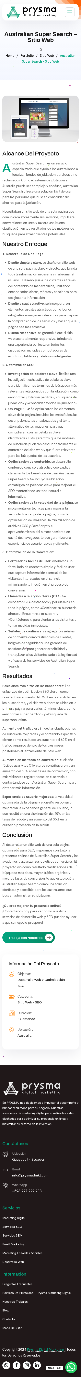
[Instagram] (27, 1365)
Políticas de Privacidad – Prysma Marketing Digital (36, 1293)
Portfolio (27, 55)
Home (10, 55)
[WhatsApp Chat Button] (71, 1367)
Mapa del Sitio (12, 1328)
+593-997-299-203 (26, 1191)
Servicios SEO (12, 1227)
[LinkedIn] (37, 1365)
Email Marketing (13, 1244)
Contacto (8, 1319)
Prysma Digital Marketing (45, 1349)
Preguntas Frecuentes (17, 1284)
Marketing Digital (13, 1218)
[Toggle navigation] (70, 12)
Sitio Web (47, 55)
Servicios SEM (12, 1235)
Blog (5, 1310)
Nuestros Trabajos (15, 1302)
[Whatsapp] (6, 1365)
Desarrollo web (13, 1262)
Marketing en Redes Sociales (22, 1253)
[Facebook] (16, 1365)
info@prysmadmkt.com (30, 1175)
